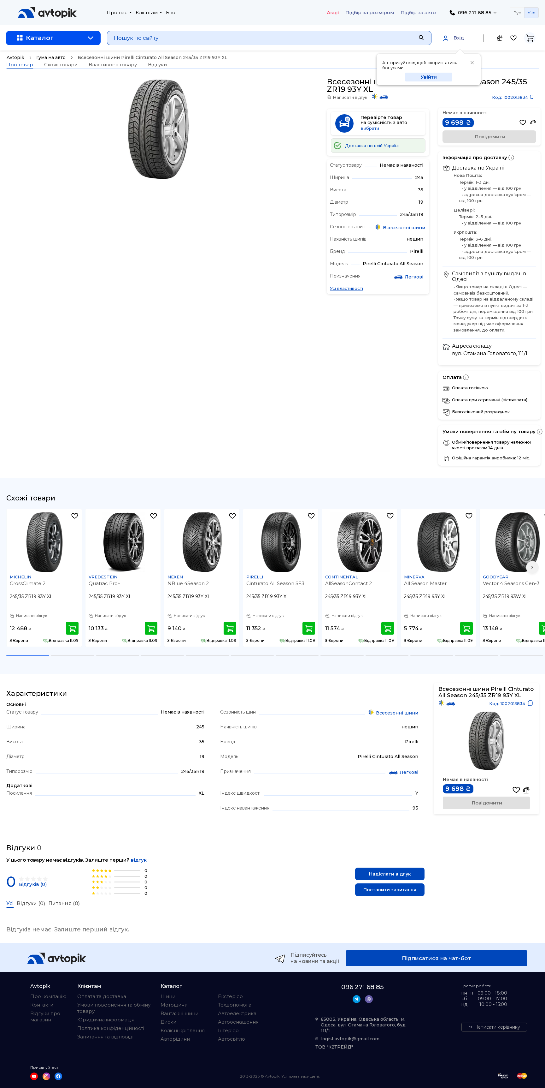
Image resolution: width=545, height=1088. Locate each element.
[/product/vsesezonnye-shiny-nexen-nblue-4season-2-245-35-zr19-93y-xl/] (202, 542)
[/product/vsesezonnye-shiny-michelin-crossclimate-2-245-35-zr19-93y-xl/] (44, 542)
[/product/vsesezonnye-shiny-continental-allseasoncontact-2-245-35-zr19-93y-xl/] (360, 542)
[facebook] (58, 1076)
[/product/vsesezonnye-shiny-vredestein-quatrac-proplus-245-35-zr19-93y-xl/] (123, 542)
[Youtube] (34, 1076)
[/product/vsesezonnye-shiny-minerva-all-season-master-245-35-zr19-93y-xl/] (438, 542)
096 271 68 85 (474, 12)
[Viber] (369, 999)
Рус (517, 12)
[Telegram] (356, 999)
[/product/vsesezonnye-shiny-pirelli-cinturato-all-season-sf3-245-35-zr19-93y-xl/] (281, 542)
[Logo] (47, 12)
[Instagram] (46, 1076)
